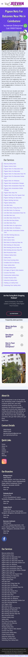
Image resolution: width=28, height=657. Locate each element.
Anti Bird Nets (8, 205)
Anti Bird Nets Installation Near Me (14, 213)
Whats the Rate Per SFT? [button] (11, 327)
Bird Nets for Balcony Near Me (13, 242)
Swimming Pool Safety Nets (12, 285)
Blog (3, 454)
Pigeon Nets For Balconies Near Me (15, 174)
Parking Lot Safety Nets (11, 283)
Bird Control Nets (9, 240)
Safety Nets (7, 257)
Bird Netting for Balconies (12, 245)
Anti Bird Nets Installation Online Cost (14, 231)
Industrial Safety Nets (10, 280)
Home (3, 444)
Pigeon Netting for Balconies (12, 198)
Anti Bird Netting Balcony (11, 235)
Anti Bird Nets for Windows (12, 228)
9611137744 (7, 495)
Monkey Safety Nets (10, 268)
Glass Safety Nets (9, 265)
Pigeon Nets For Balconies (12, 171)
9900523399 (7, 431)
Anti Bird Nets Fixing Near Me (13, 208)
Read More (5, 420)
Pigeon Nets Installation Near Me (14, 186)
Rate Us (5, 489)
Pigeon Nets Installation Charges (14, 183)
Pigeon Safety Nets (10, 203)
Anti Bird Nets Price (10, 223)
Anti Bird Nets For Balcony (12, 210)
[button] (2, 3)
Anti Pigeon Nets (9, 237)
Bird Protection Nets (10, 252)
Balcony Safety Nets (10, 164)
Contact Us (5, 452)
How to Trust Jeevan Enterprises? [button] (10, 345)
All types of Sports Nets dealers (13, 270)
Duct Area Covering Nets (11, 260)
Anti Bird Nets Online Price (12, 218)
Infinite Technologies (18, 653)
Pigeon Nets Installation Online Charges (13, 189)
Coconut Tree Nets (9, 273)
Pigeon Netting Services (11, 200)
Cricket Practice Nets (10, 278)
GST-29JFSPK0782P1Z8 (10, 435)
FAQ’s (3, 448)
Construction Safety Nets (11, 275)
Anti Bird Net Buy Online (11, 220)
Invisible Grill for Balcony (11, 262)
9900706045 (7, 429)
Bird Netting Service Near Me (13, 247)
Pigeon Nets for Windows (11, 181)
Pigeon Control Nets (10, 166)
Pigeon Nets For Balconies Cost (13, 169)
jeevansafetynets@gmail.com (12, 433)
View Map (6, 487)
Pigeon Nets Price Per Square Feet (14, 195)
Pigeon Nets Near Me (10, 193)
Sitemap (4, 455)
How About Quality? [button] (9, 335)
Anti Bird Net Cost (9, 215)
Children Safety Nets (10, 255)
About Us (4, 446)
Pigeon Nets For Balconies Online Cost (14, 177)
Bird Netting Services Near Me (13, 250)
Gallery (4, 450)
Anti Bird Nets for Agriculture (13, 225)
